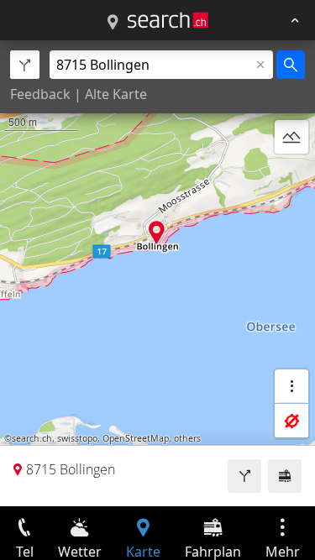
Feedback (40, 94)
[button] (157, 232)
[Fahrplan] (285, 476)
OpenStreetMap (135, 438)
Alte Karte (116, 94)
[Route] (244, 476)
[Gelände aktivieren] (291, 137)
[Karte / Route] (113, 22)
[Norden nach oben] (291, 177)
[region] (157, 273)
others (187, 438)
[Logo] (168, 20)
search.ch (32, 438)
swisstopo (77, 438)
